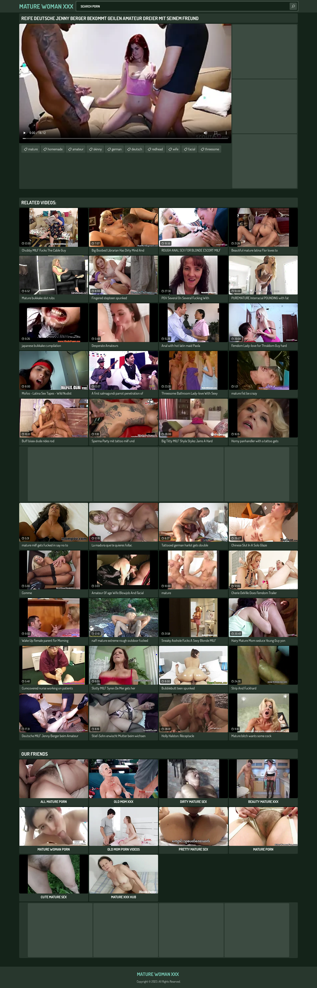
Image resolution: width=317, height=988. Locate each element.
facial (191, 149)
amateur (77, 149)
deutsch (137, 149)
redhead (157, 149)
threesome (212, 149)
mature (33, 149)
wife (175, 149)
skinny (97, 149)
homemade (55, 149)
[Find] (293, 6)
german (117, 149)
